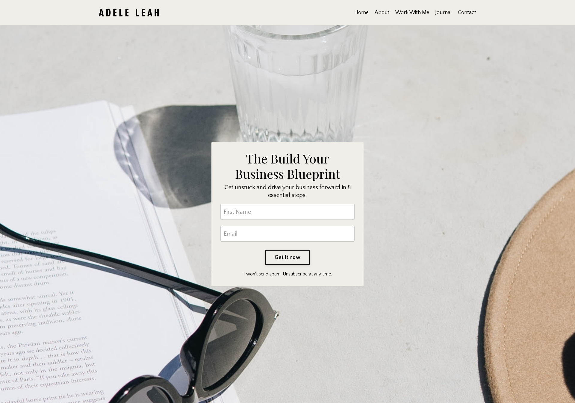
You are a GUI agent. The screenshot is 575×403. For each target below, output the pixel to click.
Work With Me (412, 13)
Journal (443, 13)
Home (361, 13)
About (382, 13)
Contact (467, 13)
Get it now (287, 257)
